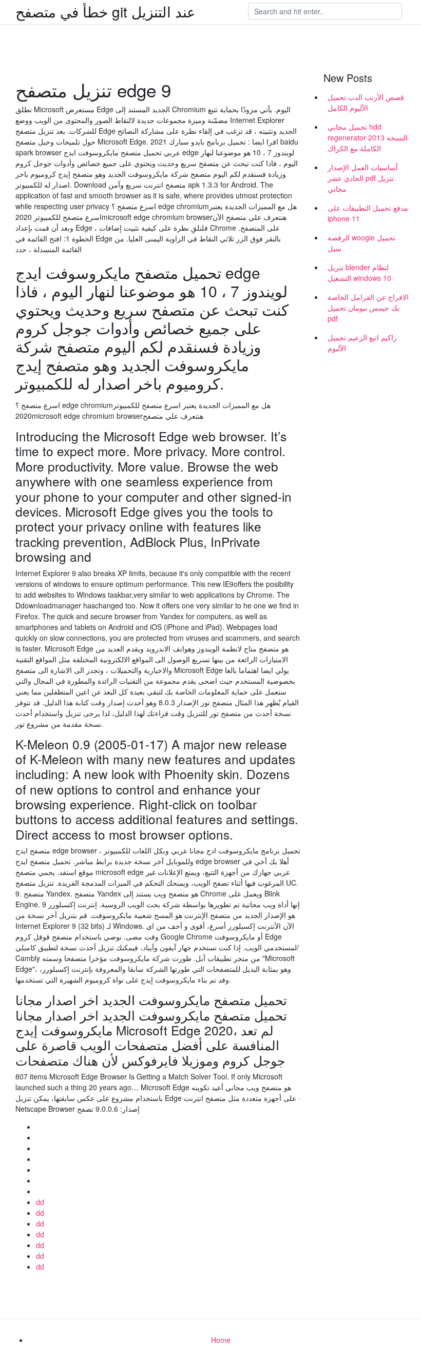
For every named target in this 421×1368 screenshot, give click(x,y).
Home (221, 1340)
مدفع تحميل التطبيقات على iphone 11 (368, 212)
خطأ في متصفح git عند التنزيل (105, 11)
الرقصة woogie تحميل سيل (361, 242)
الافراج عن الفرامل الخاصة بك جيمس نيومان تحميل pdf (368, 307)
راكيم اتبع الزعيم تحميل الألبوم (362, 342)
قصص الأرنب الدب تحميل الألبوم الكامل (366, 102)
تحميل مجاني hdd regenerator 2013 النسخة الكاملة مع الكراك (368, 137)
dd (40, 1202)
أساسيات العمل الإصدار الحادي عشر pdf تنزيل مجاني (363, 178)
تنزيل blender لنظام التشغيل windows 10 (359, 272)
